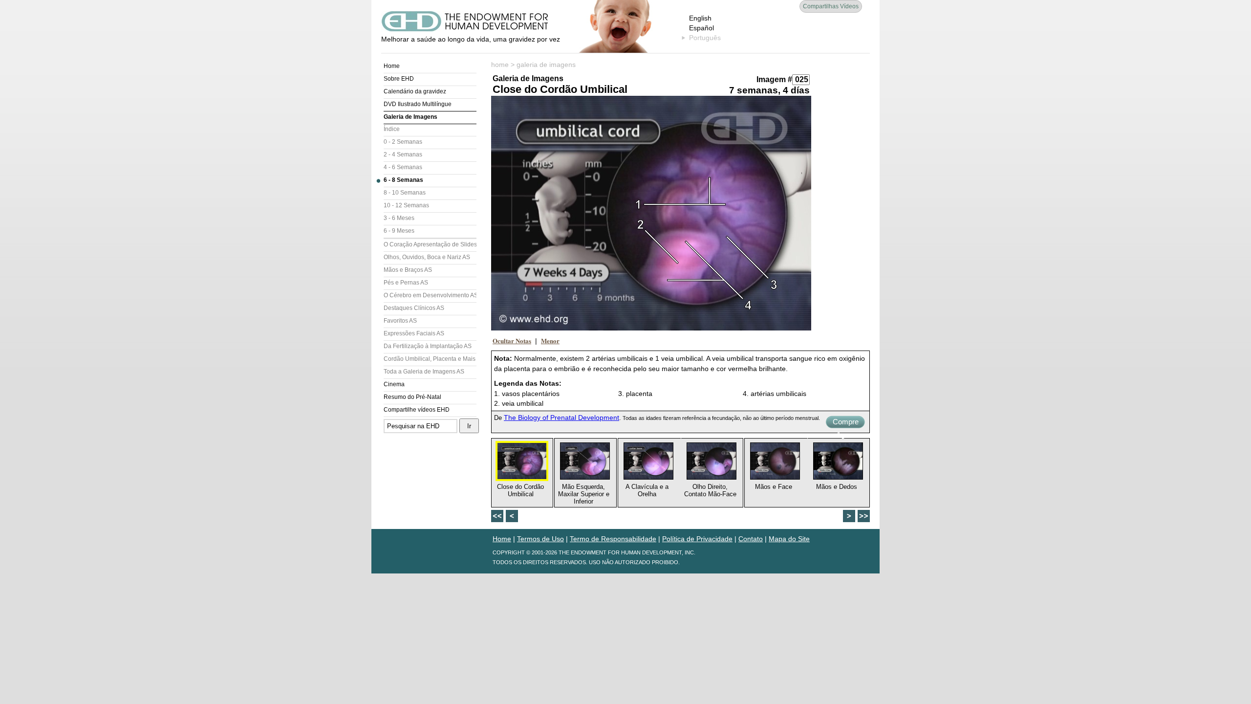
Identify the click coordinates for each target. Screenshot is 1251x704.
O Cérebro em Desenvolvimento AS (430, 295)
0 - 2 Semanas (403, 141)
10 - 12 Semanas (406, 205)
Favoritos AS (400, 320)
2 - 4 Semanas (403, 154)
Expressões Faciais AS (414, 333)
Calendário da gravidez (415, 91)
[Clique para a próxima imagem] (651, 213)
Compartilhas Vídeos (831, 6)
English (700, 18)
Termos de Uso (540, 539)
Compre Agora (846, 423)
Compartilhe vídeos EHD (417, 409)
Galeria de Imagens (410, 116)
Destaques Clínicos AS (414, 308)
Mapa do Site (789, 539)
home (500, 64)
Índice (392, 129)
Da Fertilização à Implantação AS (428, 346)
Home (392, 66)
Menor (550, 340)
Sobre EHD (399, 78)
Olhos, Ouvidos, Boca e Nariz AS (427, 257)
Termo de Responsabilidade (613, 539)
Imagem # (774, 79)
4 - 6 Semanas (403, 167)
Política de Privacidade (697, 539)
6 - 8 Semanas (403, 179)
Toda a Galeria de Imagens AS (424, 371)
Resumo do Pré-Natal (412, 397)
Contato (750, 539)
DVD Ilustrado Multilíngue (418, 104)
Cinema (394, 384)
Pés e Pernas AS (406, 282)
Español (701, 28)
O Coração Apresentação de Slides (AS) (430, 244)
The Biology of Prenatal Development (561, 417)
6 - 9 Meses (399, 230)
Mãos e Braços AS (408, 269)
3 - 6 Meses (399, 218)
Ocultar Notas (512, 340)
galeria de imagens (546, 64)
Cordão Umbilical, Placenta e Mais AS (430, 358)
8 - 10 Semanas (405, 192)
